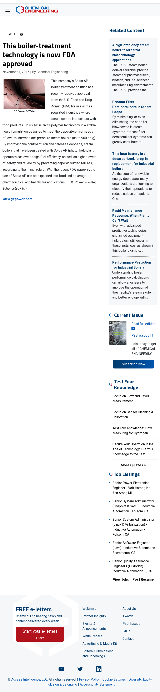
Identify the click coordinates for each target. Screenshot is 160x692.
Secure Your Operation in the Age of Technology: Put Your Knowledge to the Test (133, 449)
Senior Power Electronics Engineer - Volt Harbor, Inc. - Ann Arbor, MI (132, 488)
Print (21, 34)
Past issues (140, 335)
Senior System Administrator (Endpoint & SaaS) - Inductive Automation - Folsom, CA (133, 506)
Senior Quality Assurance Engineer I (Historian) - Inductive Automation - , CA (132, 566)
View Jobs (121, 579)
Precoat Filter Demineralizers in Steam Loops (131, 107)
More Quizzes (132, 465)
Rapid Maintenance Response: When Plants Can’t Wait (130, 216)
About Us (129, 609)
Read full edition (143, 324)
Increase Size (14, 34)
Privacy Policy (89, 679)
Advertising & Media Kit (99, 644)
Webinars (89, 609)
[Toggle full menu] (7, 9)
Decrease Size (6, 34)
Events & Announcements (94, 626)
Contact (128, 639)
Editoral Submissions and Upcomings (98, 653)
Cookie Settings (114, 679)
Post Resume (143, 579)
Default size (10, 34)
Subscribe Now (133, 364)
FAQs (126, 631)
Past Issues (131, 624)
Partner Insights (94, 616)
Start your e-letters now (40, 634)
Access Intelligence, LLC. (29, 679)
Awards (128, 616)
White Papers (92, 636)
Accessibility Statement (97, 684)
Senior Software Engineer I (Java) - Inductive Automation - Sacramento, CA (134, 548)
